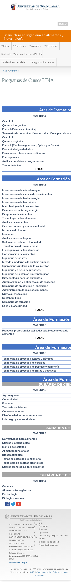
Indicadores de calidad (14, 62)
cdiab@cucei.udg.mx (18, 562)
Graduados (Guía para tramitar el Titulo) (21, 54)
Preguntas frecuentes (43, 62)
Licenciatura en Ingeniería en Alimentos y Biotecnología (33, 36)
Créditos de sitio (43, 572)
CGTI (32, 572)
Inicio (6, 46)
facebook (8, 504)
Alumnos (35, 46)
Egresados (51, 46)
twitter (13, 504)
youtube (18, 504)
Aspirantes (20, 46)
